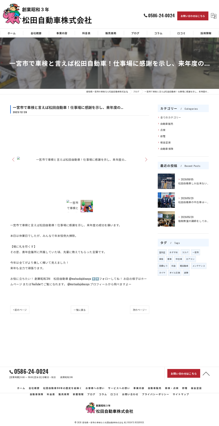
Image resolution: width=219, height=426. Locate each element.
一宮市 (195, 252)
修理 (162, 136)
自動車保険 (166, 148)
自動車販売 (166, 123)
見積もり (163, 265)
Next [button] (145, 159)
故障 (186, 272)
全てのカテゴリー (170, 117)
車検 (161, 258)
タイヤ (162, 272)
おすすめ (174, 252)
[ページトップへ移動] (206, 373)
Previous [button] (13, 159)
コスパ (185, 252)
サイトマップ (181, 394)
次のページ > (139, 309)
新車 (170, 258)
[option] (79, 159)
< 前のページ (20, 309)
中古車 (179, 258)
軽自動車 (184, 265)
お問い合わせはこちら (193, 16)
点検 (162, 130)
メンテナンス (198, 265)
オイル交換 (175, 272)
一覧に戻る (80, 309)
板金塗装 (165, 142)
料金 (174, 265)
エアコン (190, 258)
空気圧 (162, 252)
